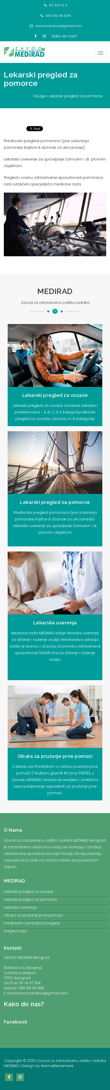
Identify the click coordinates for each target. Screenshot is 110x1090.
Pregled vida (15, 931)
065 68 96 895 (58, 15)
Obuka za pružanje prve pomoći (33, 915)
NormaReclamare (57, 1065)
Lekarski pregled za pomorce (41, 79)
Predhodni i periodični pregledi (32, 923)
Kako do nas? (64, 36)
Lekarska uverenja (20, 907)
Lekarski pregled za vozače (28, 891)
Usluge (39, 96)
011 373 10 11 (57, 5)
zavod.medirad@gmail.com (58, 25)
